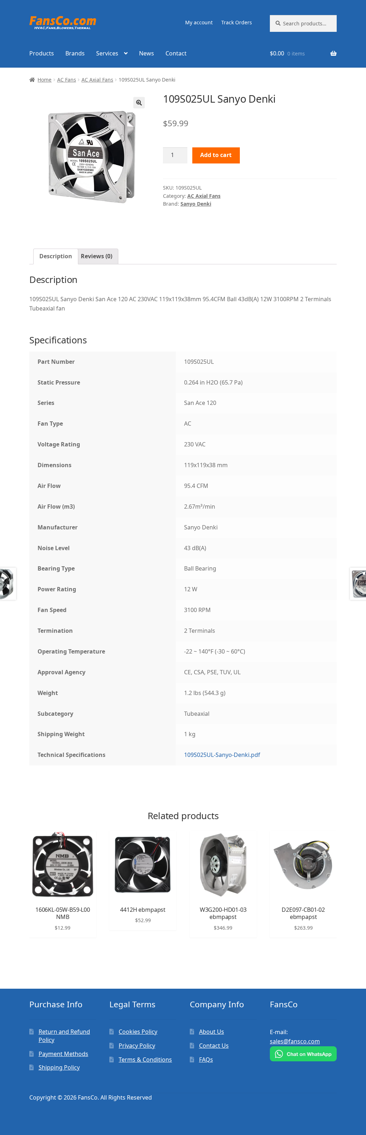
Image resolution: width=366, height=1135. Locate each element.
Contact (176, 53)
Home (44, 79)
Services (107, 53)
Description (55, 256)
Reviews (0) (96, 256)
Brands (75, 53)
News (146, 53)
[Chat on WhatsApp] (303, 1053)
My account (199, 22)
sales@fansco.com (295, 1041)
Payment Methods (63, 1054)
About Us (211, 1032)
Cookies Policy (138, 1032)
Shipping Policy (59, 1067)
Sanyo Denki (195, 203)
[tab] (55, 256)
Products (41, 53)
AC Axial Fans (97, 79)
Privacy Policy (137, 1046)
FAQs (206, 1059)
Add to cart (216, 155)
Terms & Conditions (145, 1059)
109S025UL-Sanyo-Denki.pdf (222, 755)
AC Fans (66, 79)
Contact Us (214, 1046)
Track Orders (236, 22)
